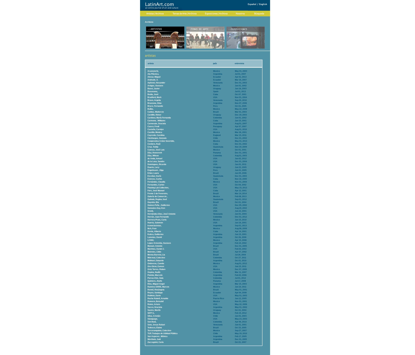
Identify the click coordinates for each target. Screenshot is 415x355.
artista (151, 63)
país (215, 63)
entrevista (239, 63)
